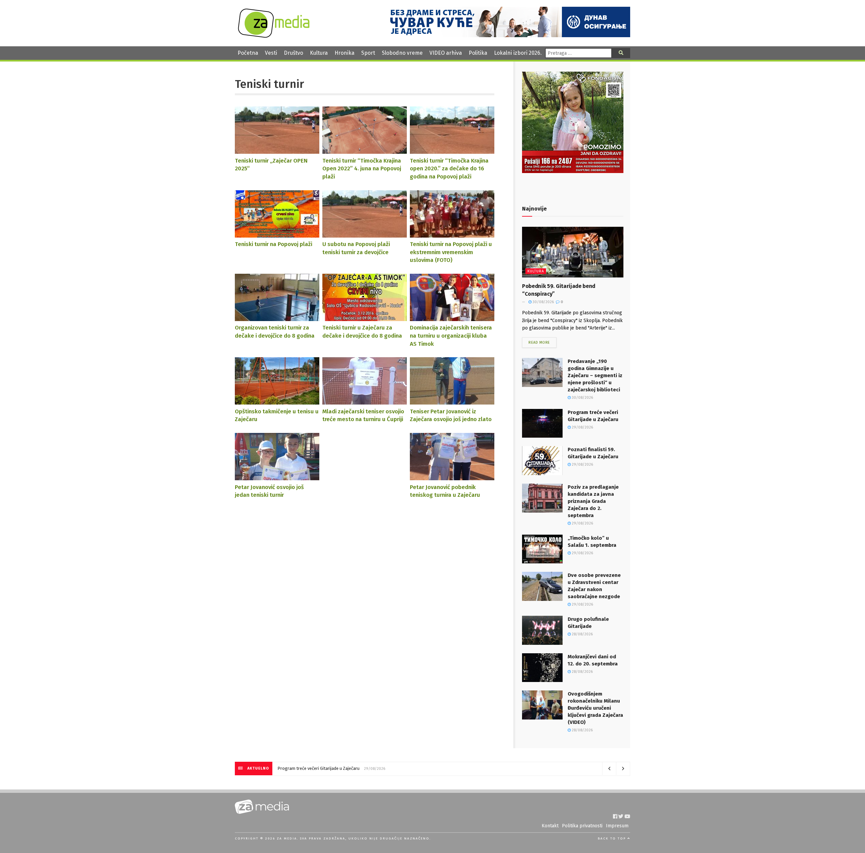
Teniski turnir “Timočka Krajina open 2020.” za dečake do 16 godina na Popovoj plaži (449, 168)
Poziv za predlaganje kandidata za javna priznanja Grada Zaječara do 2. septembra (593, 501)
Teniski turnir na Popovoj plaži (273, 244)
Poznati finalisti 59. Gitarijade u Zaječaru (316, 768)
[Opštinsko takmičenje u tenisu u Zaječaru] (277, 401)
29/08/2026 (582, 427)
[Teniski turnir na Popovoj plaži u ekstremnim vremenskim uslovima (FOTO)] (452, 234)
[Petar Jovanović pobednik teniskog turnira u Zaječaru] (452, 477)
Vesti (271, 53)
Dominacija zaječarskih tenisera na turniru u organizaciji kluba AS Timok (451, 335)
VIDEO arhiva (445, 53)
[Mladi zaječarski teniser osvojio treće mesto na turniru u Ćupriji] (364, 401)
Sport (368, 53)
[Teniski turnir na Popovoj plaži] (277, 234)
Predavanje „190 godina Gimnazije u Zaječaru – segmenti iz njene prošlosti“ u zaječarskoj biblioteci (595, 375)
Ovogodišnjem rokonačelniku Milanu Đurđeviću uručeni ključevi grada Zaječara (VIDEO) (595, 708)
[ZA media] (274, 36)
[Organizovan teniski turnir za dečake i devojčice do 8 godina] (277, 317)
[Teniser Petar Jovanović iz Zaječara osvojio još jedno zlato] (452, 401)
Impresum (617, 826)
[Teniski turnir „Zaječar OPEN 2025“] (277, 150)
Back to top (612, 838)
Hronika (344, 53)
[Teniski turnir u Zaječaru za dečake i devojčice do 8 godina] (364, 317)
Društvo (293, 53)
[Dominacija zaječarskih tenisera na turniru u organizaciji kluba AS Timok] (452, 317)
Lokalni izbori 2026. (518, 53)
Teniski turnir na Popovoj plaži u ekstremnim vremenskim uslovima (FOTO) (451, 252)
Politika (478, 53)
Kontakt (550, 826)
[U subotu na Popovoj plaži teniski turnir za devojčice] (364, 234)
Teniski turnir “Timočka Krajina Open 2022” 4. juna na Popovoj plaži (361, 168)
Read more (539, 342)
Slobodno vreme (402, 53)
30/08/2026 (543, 302)
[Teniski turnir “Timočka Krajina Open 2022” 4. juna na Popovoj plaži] (364, 150)
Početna (248, 53)
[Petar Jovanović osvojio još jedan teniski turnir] (277, 477)
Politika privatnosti (582, 826)
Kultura (319, 53)
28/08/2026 (582, 634)
